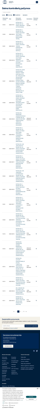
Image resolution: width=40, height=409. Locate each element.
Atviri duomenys (14, 368)
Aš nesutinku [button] (31, 399)
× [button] (38, 388)
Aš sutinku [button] (31, 396)
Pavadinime (17, 15)
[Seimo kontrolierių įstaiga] (5, 2)
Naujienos (4, 360)
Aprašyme (25, 15)
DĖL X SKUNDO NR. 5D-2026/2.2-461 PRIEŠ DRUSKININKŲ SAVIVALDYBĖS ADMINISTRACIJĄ (20, 291)
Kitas (26, 311)
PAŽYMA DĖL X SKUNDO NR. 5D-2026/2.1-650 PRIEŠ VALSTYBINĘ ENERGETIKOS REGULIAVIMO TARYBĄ (20, 34)
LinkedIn (34, 351)
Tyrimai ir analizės (25, 361)
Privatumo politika (13, 328)
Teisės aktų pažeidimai (26, 363)
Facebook (37, 351)
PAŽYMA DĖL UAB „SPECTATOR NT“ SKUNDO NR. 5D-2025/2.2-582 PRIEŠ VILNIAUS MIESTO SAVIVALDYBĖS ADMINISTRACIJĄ (20, 149)
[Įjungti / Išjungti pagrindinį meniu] (37, 2)
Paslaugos (13, 364)
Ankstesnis (14, 311)
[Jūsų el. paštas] (13, 326)
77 (23, 311)
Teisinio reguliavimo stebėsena (27, 365)
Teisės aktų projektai (25, 359)
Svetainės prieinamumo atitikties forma (14, 372)
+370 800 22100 (8, 346)
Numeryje (10, 15)
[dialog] (20, 398)
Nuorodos (13, 366)
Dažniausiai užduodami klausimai (4, 372)
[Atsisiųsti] (36, 24)
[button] (14, 407)
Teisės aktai (23, 357)
